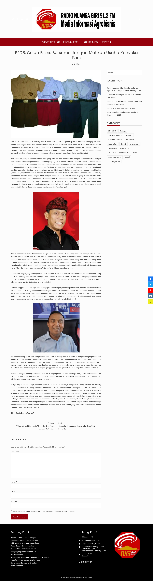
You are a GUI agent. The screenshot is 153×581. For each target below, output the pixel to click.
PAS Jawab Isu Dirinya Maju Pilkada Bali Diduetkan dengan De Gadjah (35, 426)
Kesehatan (112, 144)
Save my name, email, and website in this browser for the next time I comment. (44, 511)
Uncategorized (114, 161)
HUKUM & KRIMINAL (115, 139)
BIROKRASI (112, 131)
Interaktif (130, 139)
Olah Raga (112, 148)
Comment (15, 451)
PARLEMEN (112, 153)
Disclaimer (85, 562)
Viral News (77, 577)
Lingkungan (134, 144)
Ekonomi (129, 135)
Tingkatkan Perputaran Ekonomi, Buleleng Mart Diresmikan (76, 426)
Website (14, 501)
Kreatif (123, 144)
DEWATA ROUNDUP (71, 42)
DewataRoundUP (27, 413)
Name (14, 482)
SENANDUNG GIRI (91, 42)
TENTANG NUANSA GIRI (51, 42)
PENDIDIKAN (123, 153)
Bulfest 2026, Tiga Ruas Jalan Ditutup (121, 108)
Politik (134, 153)
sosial (127, 157)
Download (106, 42)
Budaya (123, 131)
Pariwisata (124, 148)
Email (13, 492)
